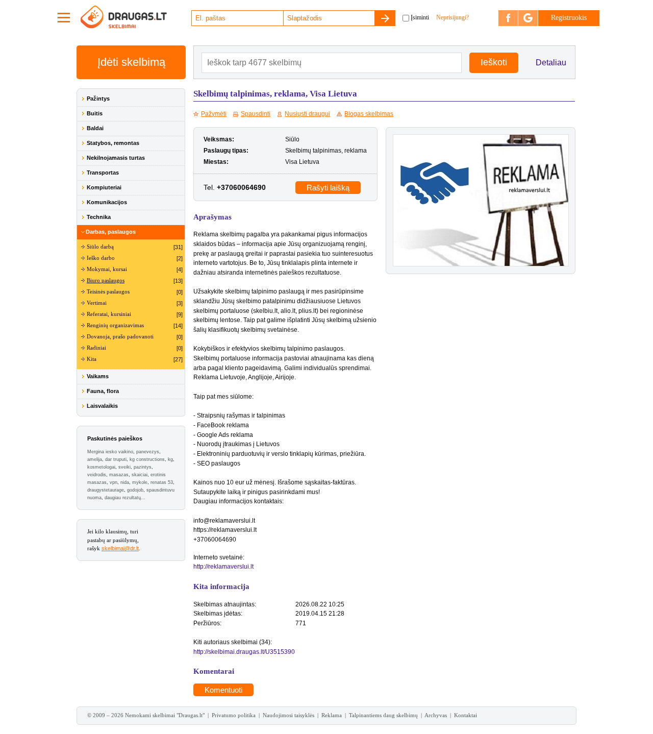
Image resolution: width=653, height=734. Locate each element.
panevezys (147, 451)
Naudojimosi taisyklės (288, 715)
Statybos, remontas (113, 143)
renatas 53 (161, 482)
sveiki (124, 467)
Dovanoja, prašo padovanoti (120, 336)
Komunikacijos (107, 202)
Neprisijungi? (452, 17)
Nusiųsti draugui (307, 113)
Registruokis (569, 17)
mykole (139, 482)
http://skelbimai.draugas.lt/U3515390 (244, 651)
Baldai (95, 128)
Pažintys (98, 98)
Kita (91, 359)
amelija (94, 459)
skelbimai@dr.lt (120, 548)
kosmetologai (101, 467)
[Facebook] (508, 18)
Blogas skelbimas (368, 113)
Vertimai (97, 303)
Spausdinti (255, 113)
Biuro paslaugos (105, 280)
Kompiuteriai (104, 187)
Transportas (103, 172)
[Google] (528, 18)
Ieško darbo (101, 258)
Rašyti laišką (328, 187)
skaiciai (139, 474)
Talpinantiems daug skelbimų (383, 715)
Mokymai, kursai (107, 269)
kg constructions (147, 459)
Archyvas (435, 715)
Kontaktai (465, 715)
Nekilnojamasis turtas (116, 158)
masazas (119, 474)
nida (124, 482)
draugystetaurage (105, 490)
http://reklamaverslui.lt (223, 566)
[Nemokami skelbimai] (135, 18)
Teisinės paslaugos (108, 292)
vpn (113, 482)
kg (170, 459)
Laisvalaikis (102, 406)
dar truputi (116, 459)
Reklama (331, 715)
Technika (99, 217)
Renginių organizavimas (115, 325)
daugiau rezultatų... (125, 497)
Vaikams (98, 376)
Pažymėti (214, 113)
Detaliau (551, 62)
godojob (135, 490)
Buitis (95, 113)
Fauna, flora (103, 391)
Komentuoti (223, 690)
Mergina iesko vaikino (110, 451)
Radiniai (96, 348)
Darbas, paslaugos (111, 232)
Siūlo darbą (100, 247)
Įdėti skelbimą (131, 62)
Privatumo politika (234, 715)
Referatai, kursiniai (109, 314)
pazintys (143, 467)
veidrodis (96, 474)
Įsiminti (420, 17)
